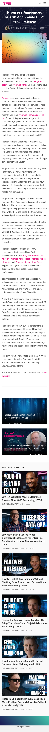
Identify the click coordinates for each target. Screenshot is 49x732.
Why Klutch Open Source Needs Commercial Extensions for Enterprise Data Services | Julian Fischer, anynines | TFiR (23, 539)
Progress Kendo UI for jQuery (28, 262)
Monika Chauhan (20, 28)
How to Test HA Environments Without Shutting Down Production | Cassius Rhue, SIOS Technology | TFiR (24, 582)
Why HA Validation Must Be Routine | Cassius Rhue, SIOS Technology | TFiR (22, 499)
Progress (6, 98)
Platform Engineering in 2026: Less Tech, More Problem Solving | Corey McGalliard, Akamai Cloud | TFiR (24, 702)
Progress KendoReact (20, 259)
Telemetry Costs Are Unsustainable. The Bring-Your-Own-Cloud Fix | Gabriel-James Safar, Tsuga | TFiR (24, 623)
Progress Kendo (19, 85)
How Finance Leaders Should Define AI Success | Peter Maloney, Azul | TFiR (22, 663)
